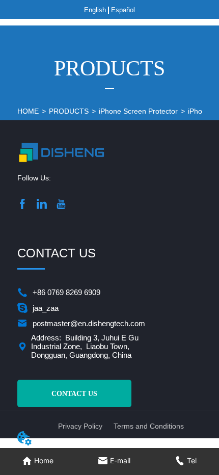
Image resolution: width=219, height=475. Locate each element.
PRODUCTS (69, 111)
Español (123, 10)
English (95, 10)
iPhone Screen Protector (138, 111)
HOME (28, 111)
